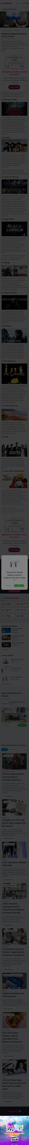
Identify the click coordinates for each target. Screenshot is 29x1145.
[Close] (27, 1117)
